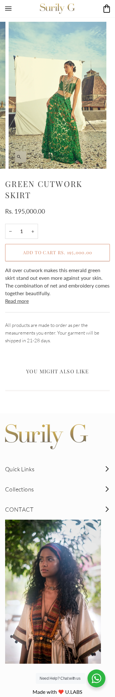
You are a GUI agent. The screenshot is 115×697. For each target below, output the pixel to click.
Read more (17, 301)
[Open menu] (14, 8)
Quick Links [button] (19, 469)
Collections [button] (19, 489)
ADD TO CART (57, 252)
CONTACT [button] (19, 509)
